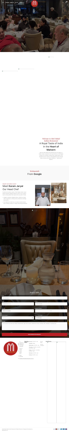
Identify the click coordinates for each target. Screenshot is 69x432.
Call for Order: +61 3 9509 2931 (20, 351)
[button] (1, 26)
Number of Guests (38, 308)
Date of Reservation (39, 315)
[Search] (63, 2)
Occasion (3, 308)
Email (3, 301)
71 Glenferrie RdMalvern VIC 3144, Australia (21, 344)
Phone (36, 301)
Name (3, 295)
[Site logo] (34, 2)
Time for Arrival (5, 315)
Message (3, 321)
